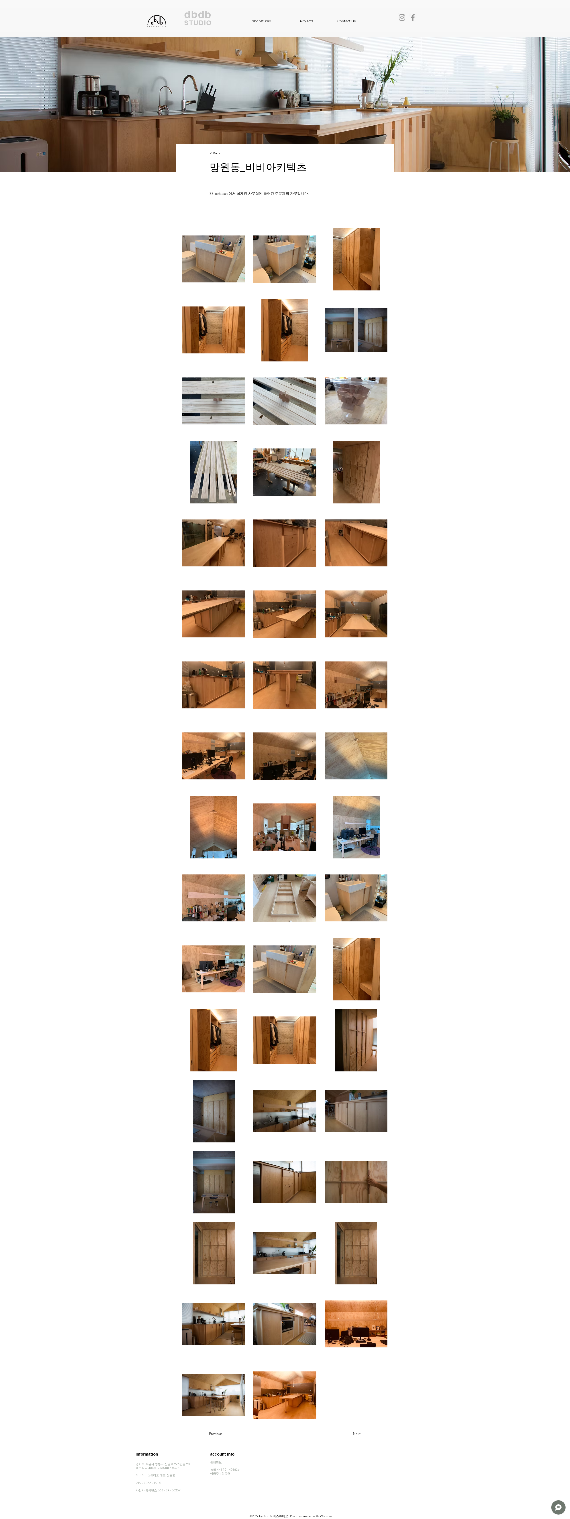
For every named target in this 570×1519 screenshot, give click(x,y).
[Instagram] (402, 17)
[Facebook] (413, 17)
